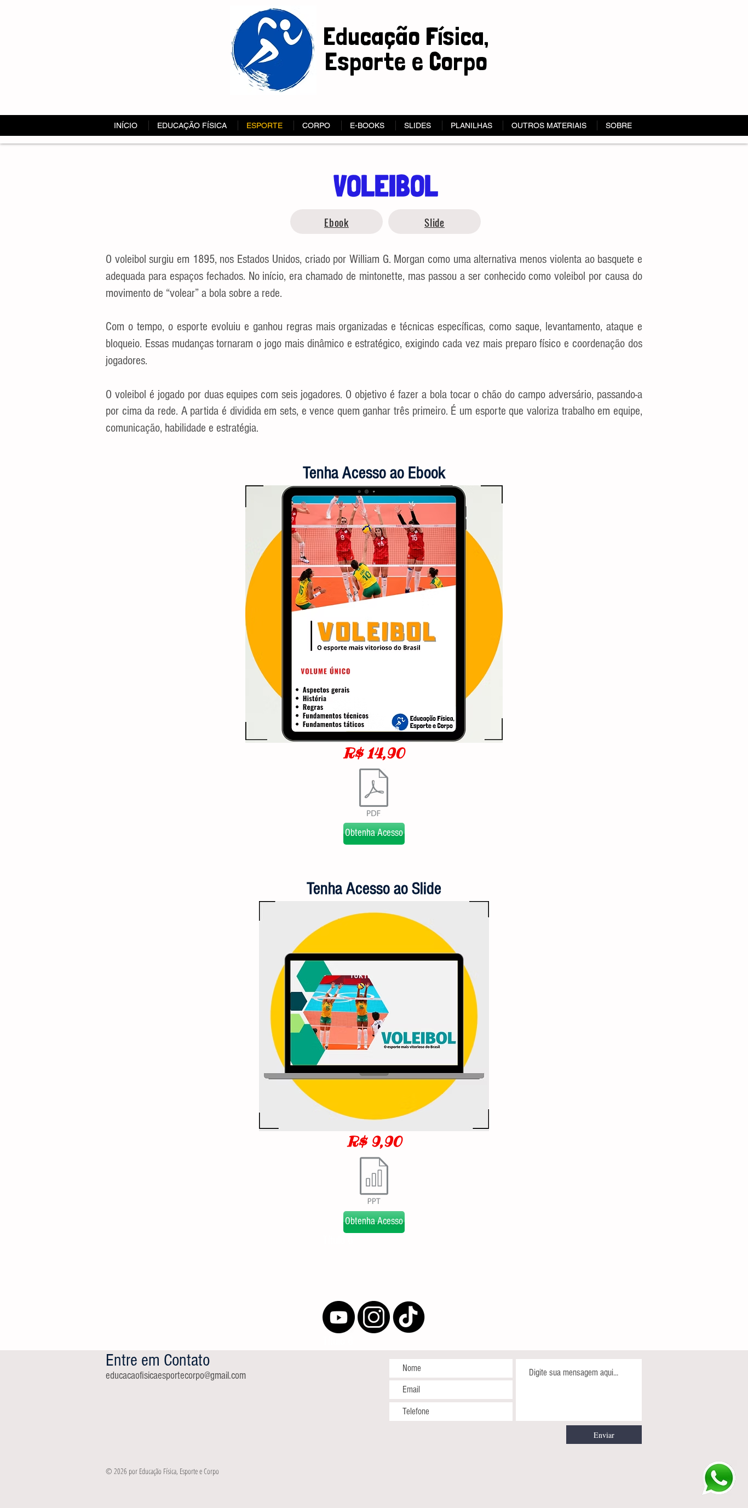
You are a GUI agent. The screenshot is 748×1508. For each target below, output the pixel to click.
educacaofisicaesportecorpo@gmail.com (176, 1375)
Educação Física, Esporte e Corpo (405, 48)
